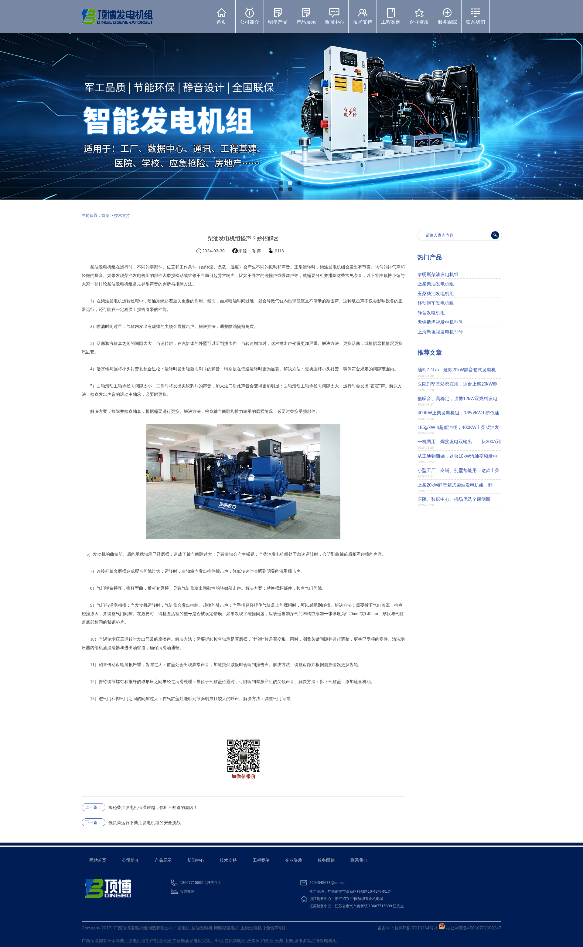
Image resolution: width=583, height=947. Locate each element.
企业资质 (419, 22)
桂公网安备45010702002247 (473, 927)
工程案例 (391, 22)
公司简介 (249, 22)
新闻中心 (334, 22)
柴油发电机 (130, 940)
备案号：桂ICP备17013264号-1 (407, 927)
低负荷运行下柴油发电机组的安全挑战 (144, 822)
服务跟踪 (447, 22)
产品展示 (306, 22)
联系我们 (475, 22)
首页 (221, 22)
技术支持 (362, 22)
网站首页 (97, 860)
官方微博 (187, 891)
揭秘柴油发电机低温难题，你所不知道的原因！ (153, 807)
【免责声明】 (274, 927)
